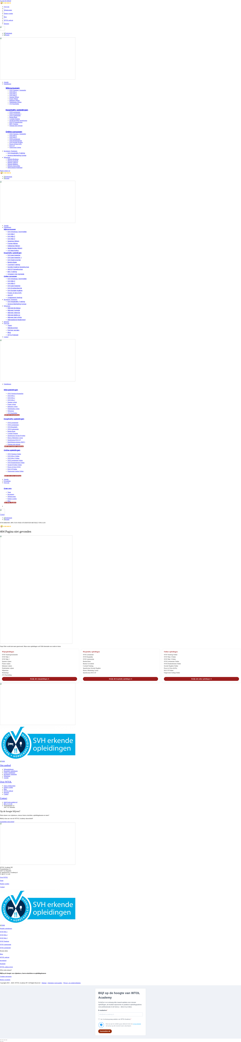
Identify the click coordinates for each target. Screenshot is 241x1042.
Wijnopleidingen (11, 390)
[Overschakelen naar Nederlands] (8, 33)
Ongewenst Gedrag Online (172, 673)
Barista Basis (87, 661)
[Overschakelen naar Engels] (6, 35)
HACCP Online (168, 670)
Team (1, 880)
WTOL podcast (4, 957)
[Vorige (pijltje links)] (1, 1041)
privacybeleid (137, 1024)
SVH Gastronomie (88, 659)
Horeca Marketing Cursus (90, 670)
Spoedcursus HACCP (89, 673)
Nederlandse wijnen (8, 668)
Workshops (5, 673)
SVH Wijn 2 (5, 657)
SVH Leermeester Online (171, 661)
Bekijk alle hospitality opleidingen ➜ (120, 679)
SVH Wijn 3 (5, 659)
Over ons (7, 488)
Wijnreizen (5, 670)
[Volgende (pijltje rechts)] (2, 1041)
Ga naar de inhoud (5, 1)
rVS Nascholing (7, 675)
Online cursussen (14, 131)
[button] (122, 84)
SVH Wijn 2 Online (170, 657)
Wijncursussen (13, 88)
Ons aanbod (5, 765)
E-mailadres (102, 1010)
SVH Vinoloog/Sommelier (10, 654)
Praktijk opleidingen (6, 928)
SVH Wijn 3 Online (170, 659)
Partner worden (4, 884)
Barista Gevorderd (88, 663)
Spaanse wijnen (6, 661)
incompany (3, 960)
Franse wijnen (6, 663)
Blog (1, 954)
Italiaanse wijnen (7, 666)
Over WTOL (6, 782)
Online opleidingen (12, 450)
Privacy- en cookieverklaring (72, 983)
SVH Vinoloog (4, 941)
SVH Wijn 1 (3, 932)
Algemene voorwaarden (55, 983)
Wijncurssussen (10, 229)
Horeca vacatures (5, 979)
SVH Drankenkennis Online (172, 663)
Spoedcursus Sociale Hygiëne (92, 668)
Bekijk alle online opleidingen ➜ (201, 679)
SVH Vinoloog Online (170, 654)
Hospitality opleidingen (17, 110)
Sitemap (44, 983)
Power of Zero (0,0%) (170, 668)
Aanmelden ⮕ (105, 1031)
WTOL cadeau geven (6, 967)
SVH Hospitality (88, 657)
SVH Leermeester (88, 654)
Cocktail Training (88, 666)
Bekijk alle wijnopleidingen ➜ (39, 679)
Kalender (2, 964)
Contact (3, 798)
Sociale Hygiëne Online (171, 666)
